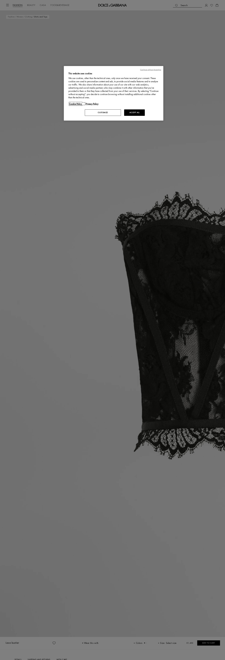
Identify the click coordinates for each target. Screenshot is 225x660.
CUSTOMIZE (103, 112)
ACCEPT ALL (134, 112)
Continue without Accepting (150, 70)
